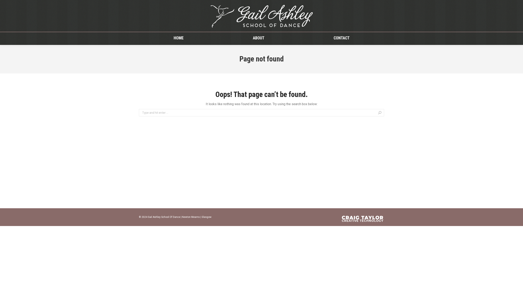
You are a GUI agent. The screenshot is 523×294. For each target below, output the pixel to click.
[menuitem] (178, 38)
